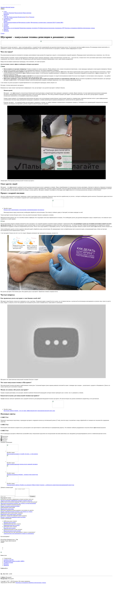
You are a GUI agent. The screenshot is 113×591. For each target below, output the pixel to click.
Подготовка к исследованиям (11, 28)
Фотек (27, 17)
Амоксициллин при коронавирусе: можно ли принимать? (19, 533)
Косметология (21, 17)
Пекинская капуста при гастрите (12, 530)
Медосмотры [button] (7, 19)
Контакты (6, 30)
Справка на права (8, 562)
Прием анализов (13, 17)
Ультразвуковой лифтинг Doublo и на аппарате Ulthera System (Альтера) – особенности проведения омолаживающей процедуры (40, 485)
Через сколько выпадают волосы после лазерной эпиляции (22, 464)
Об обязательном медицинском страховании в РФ (51, 28)
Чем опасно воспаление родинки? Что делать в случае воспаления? (18, 503)
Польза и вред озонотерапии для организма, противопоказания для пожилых (24, 209)
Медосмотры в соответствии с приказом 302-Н (43, 22)
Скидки (6, 25)
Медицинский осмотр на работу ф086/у (14, 561)
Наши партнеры (27, 12)
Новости (6, 29)
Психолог (31, 17)
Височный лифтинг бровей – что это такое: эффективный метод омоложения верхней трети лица (29, 410)
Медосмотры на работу (24, 22)
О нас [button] (5, 11)
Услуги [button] (5, 15)
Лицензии (11, 12)
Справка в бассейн (9, 559)
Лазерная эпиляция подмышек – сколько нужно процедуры (22, 474)
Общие (5, 21)
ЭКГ (7, 17)
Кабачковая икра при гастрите (12, 525)
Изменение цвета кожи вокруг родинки (11, 514)
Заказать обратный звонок (7, 7)
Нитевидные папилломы (7, 509)
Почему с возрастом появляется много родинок (13, 517)
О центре (6, 12)
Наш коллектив (18, 12)
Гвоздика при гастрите (10, 528)
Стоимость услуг (8, 18)
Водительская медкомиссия (11, 22)
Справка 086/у (59, 22)
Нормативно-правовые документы (28, 28)
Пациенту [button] (6, 26)
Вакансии (6, 14)
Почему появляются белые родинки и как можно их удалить (16, 511)
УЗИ (5, 17)
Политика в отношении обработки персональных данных (79, 28)
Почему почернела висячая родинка (10, 506)
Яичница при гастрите (10, 522)
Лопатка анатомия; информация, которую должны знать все (16, 500)
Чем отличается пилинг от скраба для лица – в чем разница (22, 454)
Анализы (6, 24)
